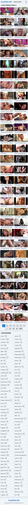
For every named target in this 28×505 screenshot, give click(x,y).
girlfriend (4, 440)
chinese (4, 379)
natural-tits (19, 366)
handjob (4, 452)
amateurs (4, 342)
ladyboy (4, 495)
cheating (4, 369)
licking (18, 345)
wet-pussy (19, 492)
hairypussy (5, 449)
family (4, 418)
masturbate (19, 351)
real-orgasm (19, 406)
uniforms (18, 461)
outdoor (18, 388)
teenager (18, 449)
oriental (18, 385)
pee (17, 400)
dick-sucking (5, 391)
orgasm (18, 379)
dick (3, 388)
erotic (3, 403)
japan (4, 464)
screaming (18, 421)
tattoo (18, 440)
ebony (4, 397)
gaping (4, 434)
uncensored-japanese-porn (21, 455)
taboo (17, 437)
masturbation (20, 357)
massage (18, 348)
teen (17, 446)
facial (3, 415)
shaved (18, 431)
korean (4, 492)
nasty (17, 363)
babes (4, 354)
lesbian (18, 339)
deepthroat (5, 385)
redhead (18, 412)
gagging (4, 427)
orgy (17, 382)
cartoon (4, 366)
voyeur (18, 476)
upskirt (18, 464)
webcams (18, 485)
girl (3, 437)
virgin (17, 473)
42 (13, 328)
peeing (17, 403)
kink (3, 479)
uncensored (19, 452)
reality (18, 409)
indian (4, 458)
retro (17, 415)
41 (10, 328)
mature (18, 360)
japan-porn (5, 467)
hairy (4, 443)
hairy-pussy (5, 446)
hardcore (5, 455)
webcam (18, 482)
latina (17, 336)
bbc (3, 360)
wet (17, 489)
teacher (18, 443)
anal (3, 345)
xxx (17, 495)
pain (17, 391)
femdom (4, 421)
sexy (17, 427)
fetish (3, 424)
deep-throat (5, 382)
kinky (3, 482)
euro (3, 406)
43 (17, 328)
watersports (19, 479)
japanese (5, 473)
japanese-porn (6, 476)
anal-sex (4, 348)
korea (3, 489)
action (4, 336)
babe (4, 351)
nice (17, 369)
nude (17, 373)
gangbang (5, 431)
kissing (4, 485)
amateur (4, 339)
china (3, 376)
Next (20, 328)
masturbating (19, 354)
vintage (18, 470)
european (4, 409)
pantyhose (19, 397)
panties (18, 394)
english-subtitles (6, 400)
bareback (4, 357)
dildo (3, 394)
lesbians (18, 342)
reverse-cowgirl (20, 418)
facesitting (4, 412)
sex (17, 424)
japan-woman (6, 470)
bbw (3, 363)
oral (17, 376)
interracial (5, 461)
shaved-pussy (20, 434)
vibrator (18, 467)
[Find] (26, 2)
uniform (18, 458)
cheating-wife (6, 373)
